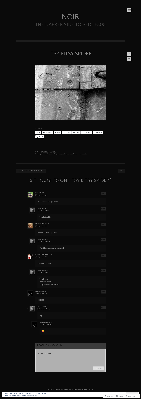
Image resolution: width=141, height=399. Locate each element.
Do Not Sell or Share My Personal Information (78, 389)
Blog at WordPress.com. (55, 389)
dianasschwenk (41, 224)
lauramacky (39, 291)
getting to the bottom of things (31, 171)
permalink (84, 154)
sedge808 (53, 152)
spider (67, 154)
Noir (70, 17)
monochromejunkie (42, 255)
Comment (98, 368)
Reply (103, 193)
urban (50, 154)
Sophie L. (38, 193)
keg (121, 171)
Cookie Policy (34, 395)
